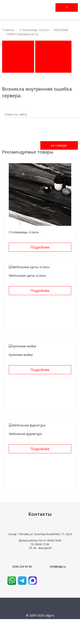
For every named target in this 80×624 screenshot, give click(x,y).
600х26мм (61, 30)
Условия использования (40, 621)
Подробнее (40, 247)
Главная (8, 30)
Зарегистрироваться (70, 7)
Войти (63, 7)
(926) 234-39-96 (22, 566)
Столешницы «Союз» (34, 30)
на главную (59, 145)
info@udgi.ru (58, 566)
